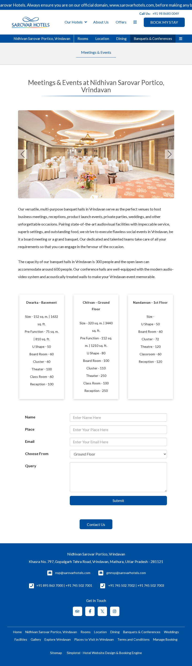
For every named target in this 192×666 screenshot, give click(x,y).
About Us (101, 22)
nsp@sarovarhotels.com (72, 573)
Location (102, 38)
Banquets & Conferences (153, 38)
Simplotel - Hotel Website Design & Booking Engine (104, 653)
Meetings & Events (96, 52)
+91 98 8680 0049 (166, 13)
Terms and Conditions (133, 639)
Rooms (83, 38)
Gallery (36, 639)
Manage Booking (165, 639)
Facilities (21, 639)
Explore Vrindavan (57, 639)
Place (29, 429)
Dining (121, 38)
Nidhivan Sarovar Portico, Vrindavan (42, 38)
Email (29, 441)
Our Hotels (74, 22)
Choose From (36, 453)
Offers (121, 22)
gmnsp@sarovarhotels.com (126, 573)
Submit (118, 500)
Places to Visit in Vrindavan (94, 639)
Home (17, 632)
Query (30, 465)
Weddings (171, 632)
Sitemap (56, 653)
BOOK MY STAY (164, 22)
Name (30, 417)
